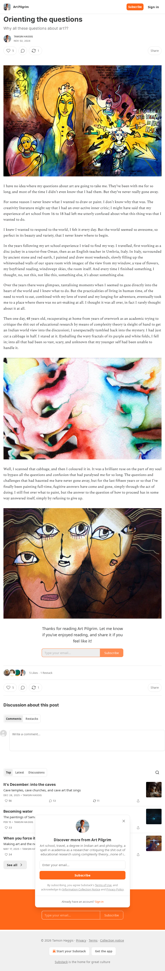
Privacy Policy (115, 889)
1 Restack (46, 673)
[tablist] (22, 718)
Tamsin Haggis (23, 36)
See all (12, 865)
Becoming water (18, 811)
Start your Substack (71, 951)
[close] (123, 821)
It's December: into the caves (29, 784)
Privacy (81, 940)
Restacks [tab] (32, 719)
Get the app (103, 951)
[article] (82, 792)
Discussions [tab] (36, 772)
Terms (93, 940)
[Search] (157, 772)
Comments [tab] (13, 719)
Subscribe (135, 7)
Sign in (153, 7)
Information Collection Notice (81, 889)
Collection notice (112, 940)
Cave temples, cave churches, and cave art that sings (42, 790)
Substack (61, 962)
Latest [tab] (19, 772)
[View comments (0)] (22, 50)
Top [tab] (8, 772)
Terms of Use (103, 885)
